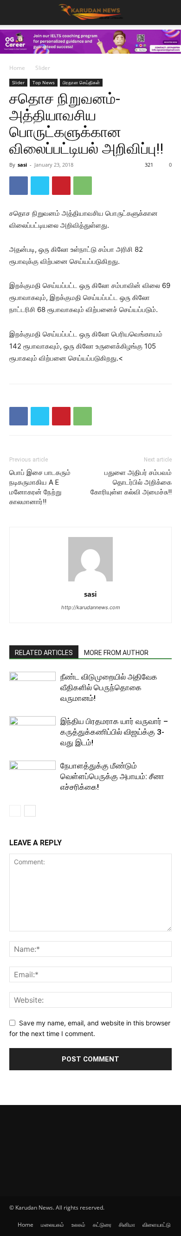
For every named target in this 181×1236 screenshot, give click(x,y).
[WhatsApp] (82, 185)
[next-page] (30, 811)
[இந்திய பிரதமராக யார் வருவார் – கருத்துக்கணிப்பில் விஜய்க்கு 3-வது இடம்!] (32, 732)
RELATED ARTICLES (44, 652)
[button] (168, 12)
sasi (22, 164)
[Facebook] (18, 185)
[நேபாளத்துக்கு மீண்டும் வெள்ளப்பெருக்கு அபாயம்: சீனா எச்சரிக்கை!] (32, 777)
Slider (42, 68)
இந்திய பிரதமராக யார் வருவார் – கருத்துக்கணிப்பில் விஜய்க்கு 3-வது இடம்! (114, 732)
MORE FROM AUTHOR (116, 652)
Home (17, 68)
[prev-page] (15, 811)
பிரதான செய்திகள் (81, 82)
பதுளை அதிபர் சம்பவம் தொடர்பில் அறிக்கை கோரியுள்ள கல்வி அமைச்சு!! (131, 482)
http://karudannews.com (90, 607)
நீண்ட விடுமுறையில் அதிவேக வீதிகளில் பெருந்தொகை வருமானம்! (108, 687)
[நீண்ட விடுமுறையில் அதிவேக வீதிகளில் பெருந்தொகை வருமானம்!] (32, 688)
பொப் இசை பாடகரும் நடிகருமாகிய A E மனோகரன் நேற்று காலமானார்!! (40, 487)
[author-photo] (90, 581)
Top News (43, 82)
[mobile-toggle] (16, 12)
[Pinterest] (61, 185)
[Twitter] (40, 185)
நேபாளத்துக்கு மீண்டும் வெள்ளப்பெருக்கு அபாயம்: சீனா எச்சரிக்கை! (112, 776)
